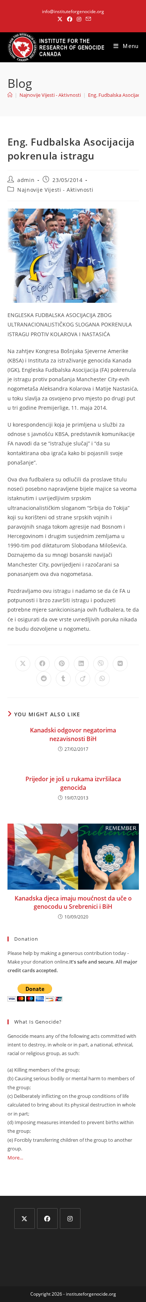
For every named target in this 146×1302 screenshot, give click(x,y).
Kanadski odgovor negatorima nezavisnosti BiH (73, 734)
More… (15, 1157)
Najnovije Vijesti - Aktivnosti (55, 189)
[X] (24, 1218)
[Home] (9, 95)
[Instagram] (70, 1218)
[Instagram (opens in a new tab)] (78, 19)
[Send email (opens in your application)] (87, 19)
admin (25, 179)
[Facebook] (47, 1218)
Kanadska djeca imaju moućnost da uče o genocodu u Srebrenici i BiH (73, 902)
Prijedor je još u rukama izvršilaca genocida (73, 783)
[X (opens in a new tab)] (60, 19)
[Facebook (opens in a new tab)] (69, 19)
